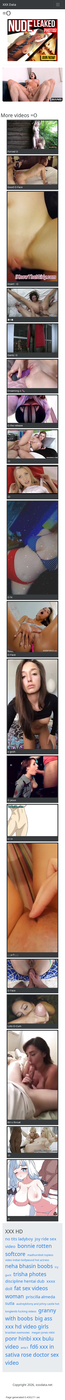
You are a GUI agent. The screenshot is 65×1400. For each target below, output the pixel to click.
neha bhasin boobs (29, 1266)
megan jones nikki (43, 1332)
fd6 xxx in (42, 1346)
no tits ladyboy (19, 1239)
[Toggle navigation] (57, 4)
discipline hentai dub (24, 1281)
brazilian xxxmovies (17, 1332)
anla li (24, 1347)
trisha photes (29, 1274)
